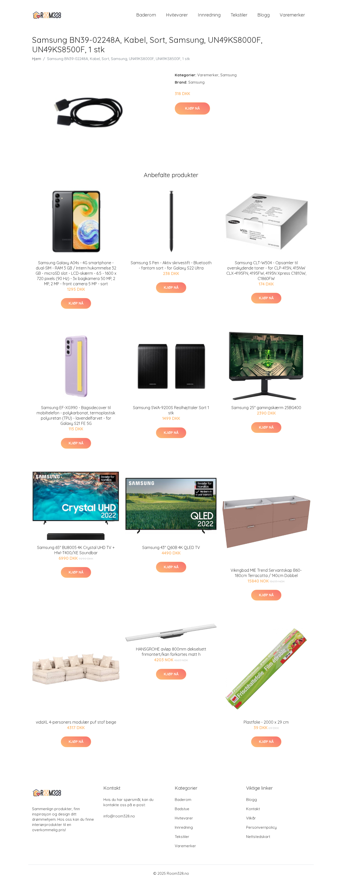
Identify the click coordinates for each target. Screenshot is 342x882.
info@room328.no (119, 816)
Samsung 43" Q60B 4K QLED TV (171, 547)
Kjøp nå (192, 108)
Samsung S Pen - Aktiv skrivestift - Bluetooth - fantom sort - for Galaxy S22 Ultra (171, 265)
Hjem (36, 58)
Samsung (228, 75)
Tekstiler (239, 15)
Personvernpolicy (261, 827)
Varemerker (292, 15)
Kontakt (253, 808)
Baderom (146, 15)
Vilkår (251, 818)
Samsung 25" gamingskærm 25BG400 (266, 407)
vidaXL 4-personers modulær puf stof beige (76, 722)
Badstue (182, 808)
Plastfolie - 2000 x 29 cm (266, 722)
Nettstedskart (258, 836)
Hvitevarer (177, 15)
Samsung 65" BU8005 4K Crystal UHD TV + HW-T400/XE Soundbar (76, 550)
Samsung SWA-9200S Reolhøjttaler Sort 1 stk (171, 410)
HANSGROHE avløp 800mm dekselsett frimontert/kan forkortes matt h (171, 652)
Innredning (209, 15)
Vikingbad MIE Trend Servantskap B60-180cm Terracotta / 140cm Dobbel (266, 573)
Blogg (263, 15)
